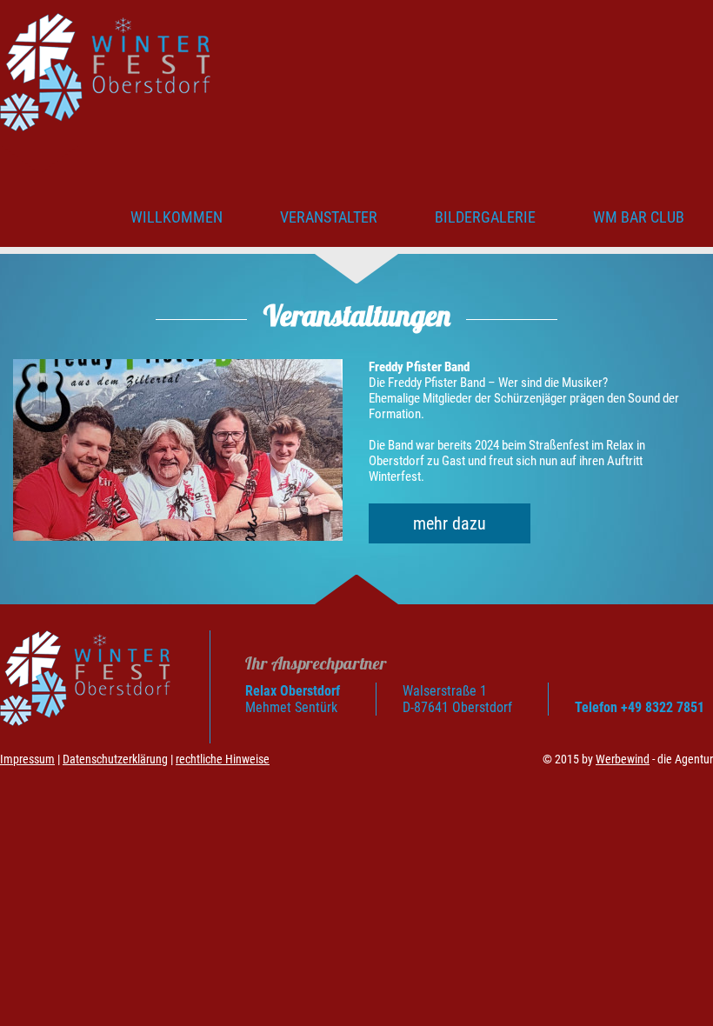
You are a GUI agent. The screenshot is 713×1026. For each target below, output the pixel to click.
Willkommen (176, 217)
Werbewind (623, 759)
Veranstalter (328, 217)
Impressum (27, 759)
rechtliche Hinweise (223, 759)
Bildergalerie (485, 217)
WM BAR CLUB (638, 217)
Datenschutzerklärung (115, 759)
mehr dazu (449, 523)
